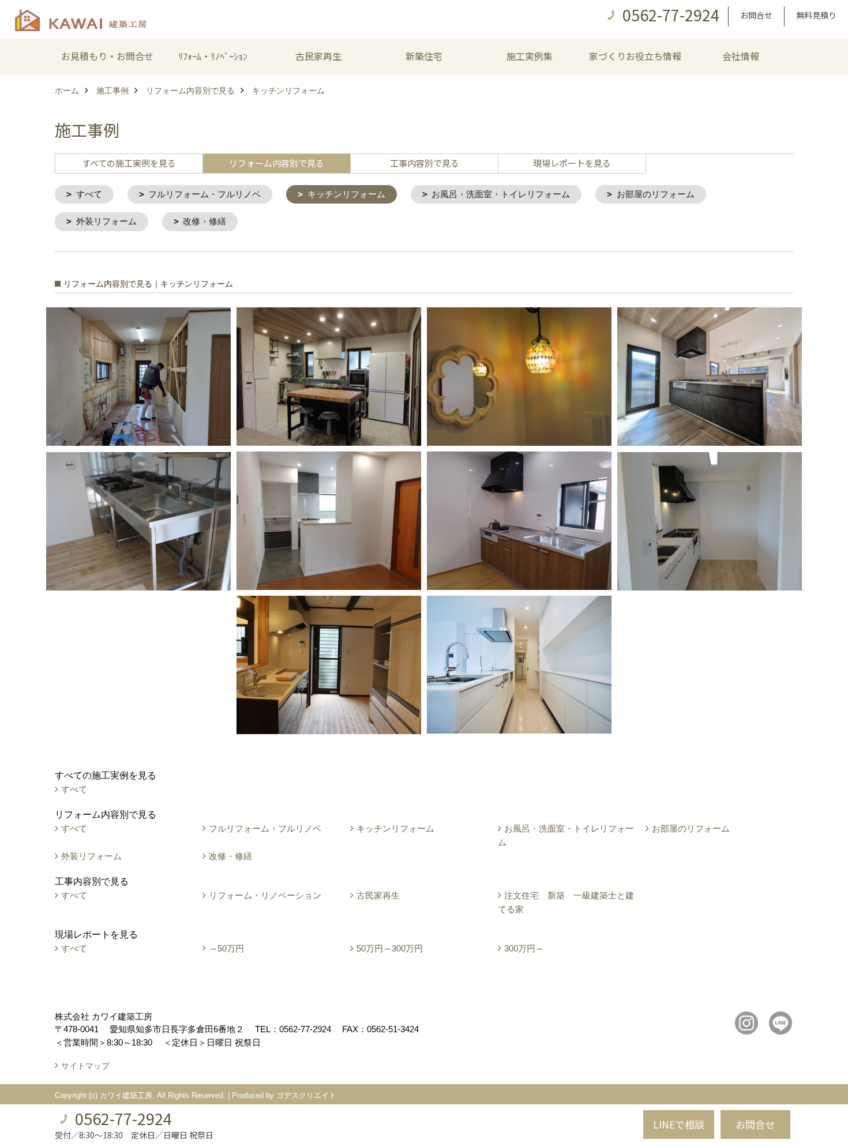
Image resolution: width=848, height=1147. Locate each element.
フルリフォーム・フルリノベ (204, 194)
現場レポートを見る (572, 163)
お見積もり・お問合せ (107, 56)
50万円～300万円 (390, 948)
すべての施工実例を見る (129, 163)
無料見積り (816, 15)
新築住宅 (424, 56)
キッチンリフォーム (346, 194)
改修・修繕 (204, 221)
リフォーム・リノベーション (265, 895)
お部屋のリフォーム (656, 194)
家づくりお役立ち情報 (635, 56)
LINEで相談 (678, 1124)
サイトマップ (85, 1065)
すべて (89, 194)
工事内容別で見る (424, 163)
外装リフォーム (106, 221)
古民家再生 (318, 56)
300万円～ (524, 948)
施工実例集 (529, 56)
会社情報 (740, 56)
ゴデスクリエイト (306, 1095)
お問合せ (756, 15)
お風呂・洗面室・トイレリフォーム (500, 194)
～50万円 (226, 948)
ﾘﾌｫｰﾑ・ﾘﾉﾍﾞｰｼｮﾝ (212, 56)
